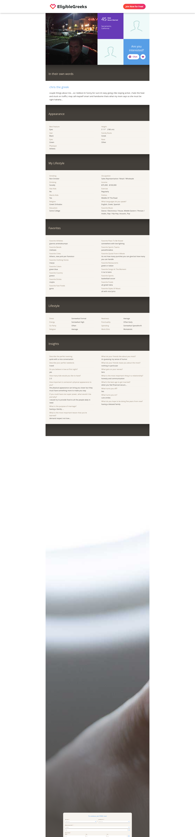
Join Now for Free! (134, 6)
